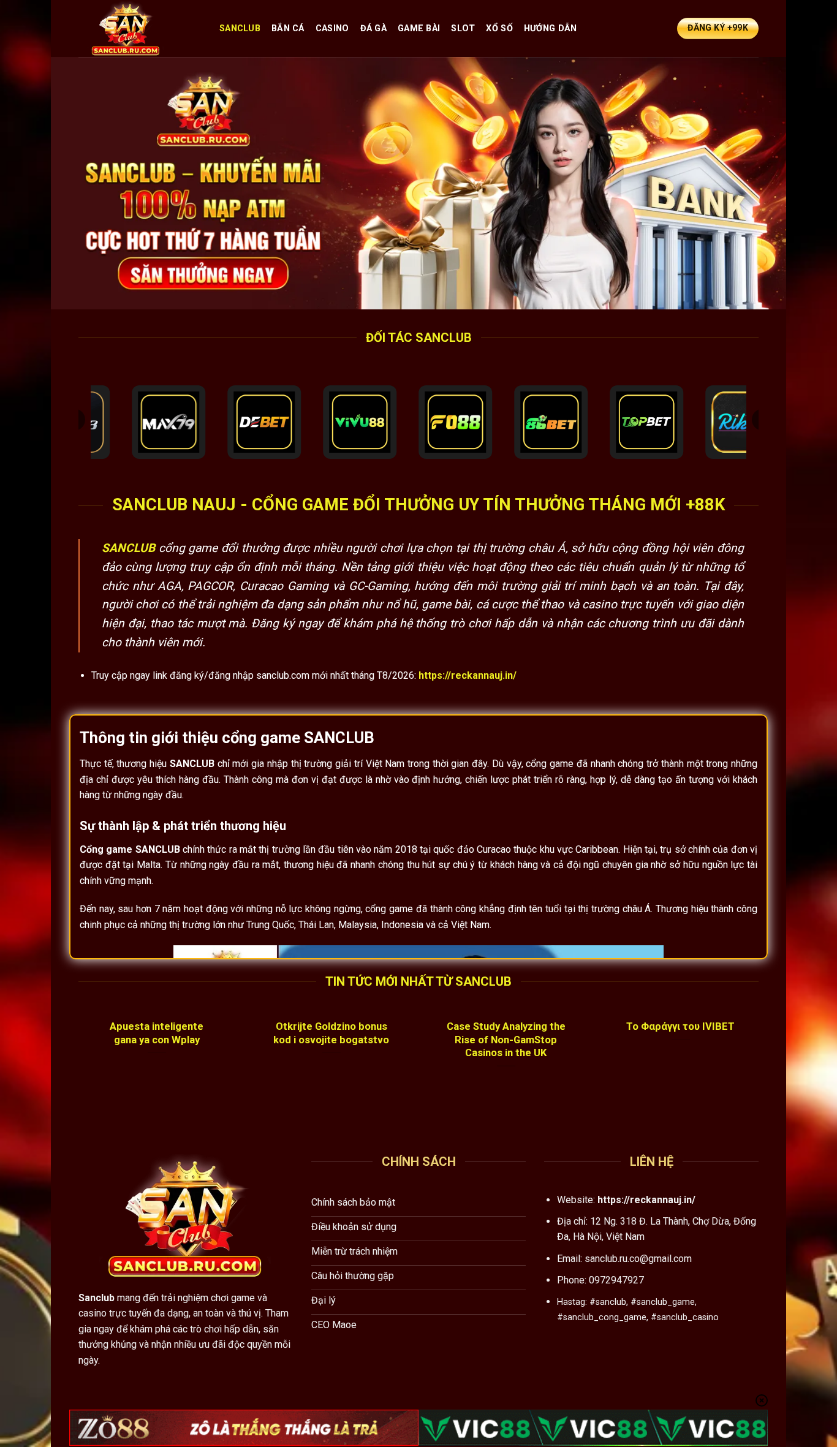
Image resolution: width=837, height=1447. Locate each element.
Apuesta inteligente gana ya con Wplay (156, 1033)
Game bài (419, 28)
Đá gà (373, 28)
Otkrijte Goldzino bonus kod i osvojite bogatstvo (331, 1033)
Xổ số (499, 28)
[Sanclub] (139, 28)
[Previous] (76, 1062)
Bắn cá (288, 28)
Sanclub (239, 28)
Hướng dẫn (550, 28)
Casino (332, 28)
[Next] (761, 1062)
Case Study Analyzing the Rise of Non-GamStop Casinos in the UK (506, 1040)
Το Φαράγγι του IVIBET (680, 1026)
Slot (463, 28)
